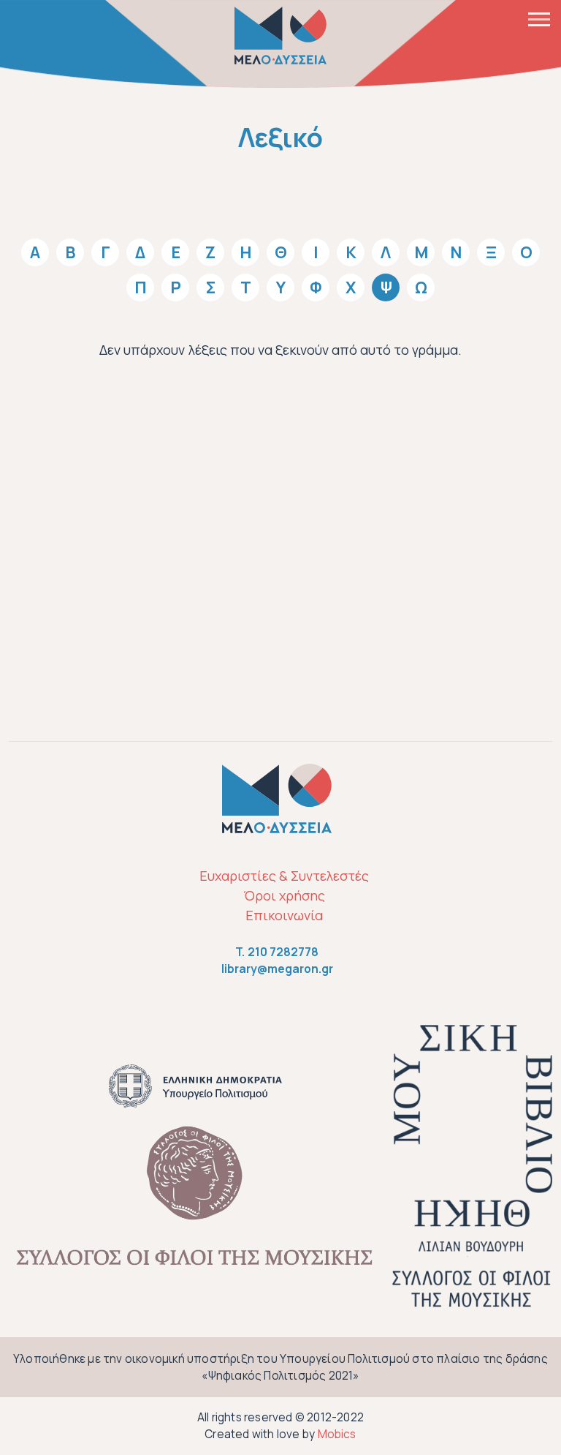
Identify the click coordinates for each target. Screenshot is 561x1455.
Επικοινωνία (284, 915)
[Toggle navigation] (539, 18)
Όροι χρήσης (284, 895)
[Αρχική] (280, 35)
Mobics (337, 1434)
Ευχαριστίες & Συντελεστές (284, 875)
